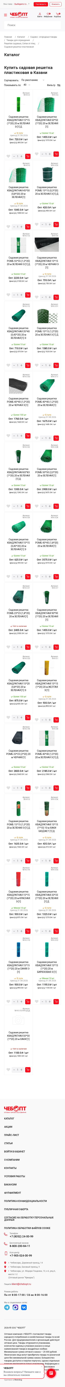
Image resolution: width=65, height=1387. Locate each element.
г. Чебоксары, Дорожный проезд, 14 (25, 1263)
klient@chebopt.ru (21, 1284)
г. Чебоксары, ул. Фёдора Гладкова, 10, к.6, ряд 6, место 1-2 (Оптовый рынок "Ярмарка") (32, 1274)
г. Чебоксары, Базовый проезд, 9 (24, 1267)
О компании (12, 1160)
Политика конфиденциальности (25, 1201)
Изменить (56, 4)
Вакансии (10, 1184)
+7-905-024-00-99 (21, 1255)
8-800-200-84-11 (20, 1246)
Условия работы (14, 1176)
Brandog (18, 1380)
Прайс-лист (11, 1135)
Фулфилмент (12, 1193)
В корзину (27, 156)
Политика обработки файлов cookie (27, 1228)
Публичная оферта (16, 1209)
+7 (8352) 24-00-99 (21, 1236)
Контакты (10, 1168)
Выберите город (21, 4)
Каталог (9, 1118)
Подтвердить (41, 4)
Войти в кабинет (14, 1151)
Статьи (8, 1143)
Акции (8, 1127)
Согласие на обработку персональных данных (29, 1218)
